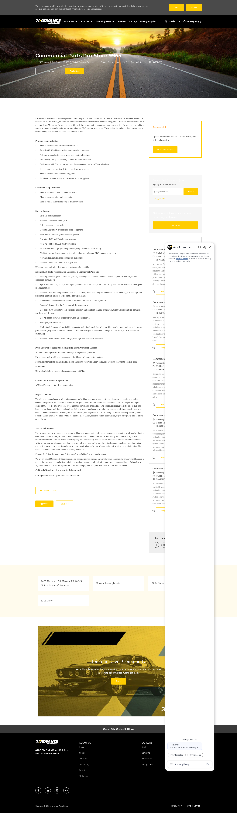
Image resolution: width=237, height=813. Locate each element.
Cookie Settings (91, 9)
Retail (144, 747)
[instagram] (57, 790)
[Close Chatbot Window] (210, 247)
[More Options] (171, 764)
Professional (147, 758)
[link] (159, 199)
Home (81, 747)
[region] (189, 505)
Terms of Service (193, 806)
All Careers (83, 776)
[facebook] (38, 790)
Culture (82, 753)
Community (84, 764)
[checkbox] (49, 71)
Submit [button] (191, 192)
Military (133, 21)
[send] (208, 764)
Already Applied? (148, 21)
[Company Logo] (49, 21)
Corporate (146, 753)
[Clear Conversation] (199, 247)
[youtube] (66, 790)
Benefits (82, 770)
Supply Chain (147, 764)
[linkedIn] (48, 790)
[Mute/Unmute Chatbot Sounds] (205, 247)
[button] (74, 71)
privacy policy (182, 258)
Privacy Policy (176, 806)
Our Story (83, 758)
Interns (122, 21)
